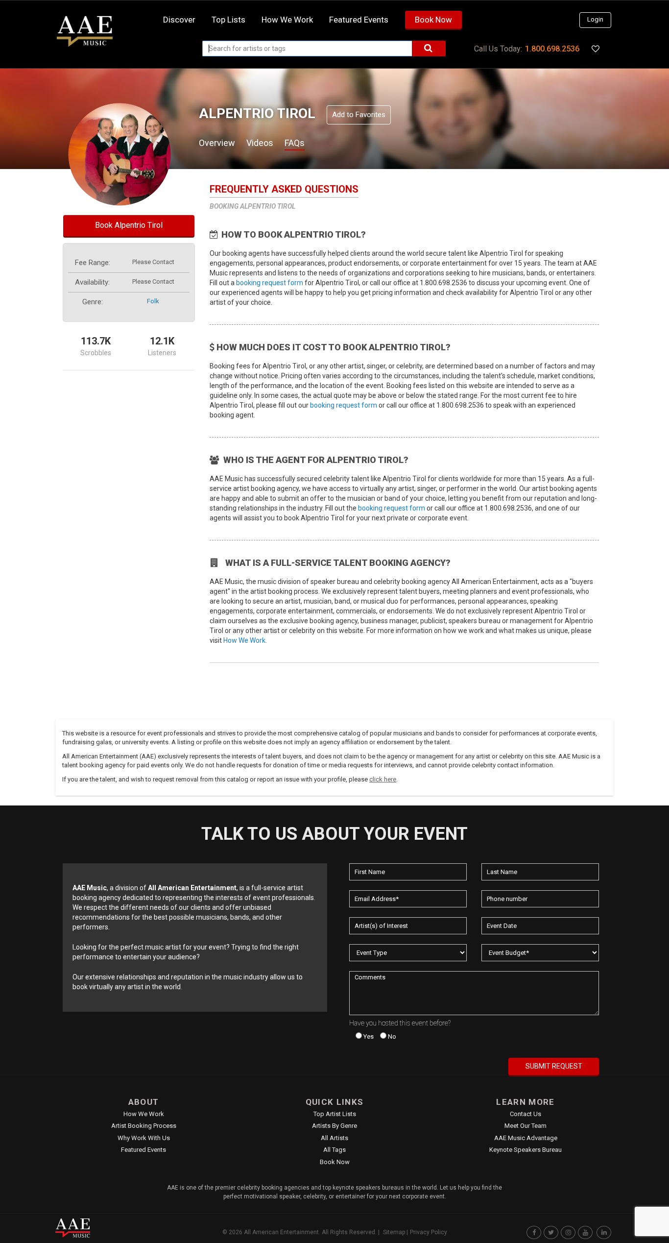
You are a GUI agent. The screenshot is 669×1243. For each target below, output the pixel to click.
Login (595, 19)
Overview (217, 143)
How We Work (244, 640)
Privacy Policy (428, 1232)
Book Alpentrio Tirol (129, 225)
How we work (287, 19)
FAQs (295, 143)
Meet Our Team (525, 1125)
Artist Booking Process (143, 1125)
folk (153, 301)
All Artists (334, 1138)
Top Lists (228, 19)
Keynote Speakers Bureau (525, 1149)
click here (382, 779)
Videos (259, 143)
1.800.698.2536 (552, 48)
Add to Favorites (358, 114)
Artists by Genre (334, 1125)
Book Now (433, 19)
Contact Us (525, 1114)
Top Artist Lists (334, 1114)
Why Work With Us (144, 1138)
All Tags (334, 1149)
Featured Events (358, 19)
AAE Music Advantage (525, 1138)
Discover (179, 19)
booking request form (269, 283)
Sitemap (394, 1232)
